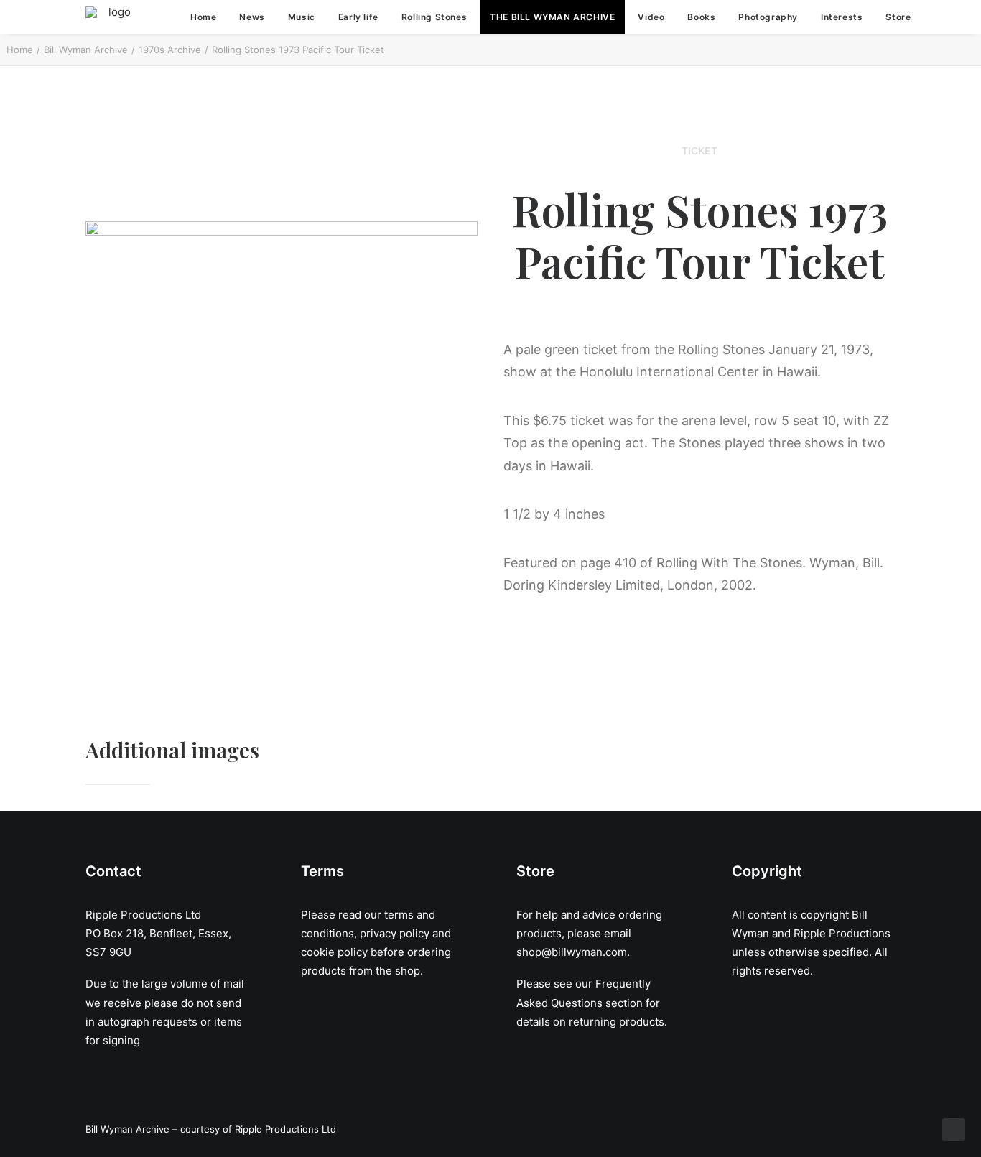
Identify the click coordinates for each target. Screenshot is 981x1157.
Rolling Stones (434, 16)
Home (203, 16)
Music (301, 16)
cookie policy (334, 952)
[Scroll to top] (953, 1128)
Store (898, 16)
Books (701, 16)
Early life (358, 16)
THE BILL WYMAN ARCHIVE (552, 16)
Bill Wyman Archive (86, 49)
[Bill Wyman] (113, 17)
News (251, 16)
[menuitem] (203, 17)
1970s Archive (170, 49)
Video (651, 16)
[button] (955, 17)
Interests (842, 16)
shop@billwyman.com (571, 952)
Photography (768, 16)
